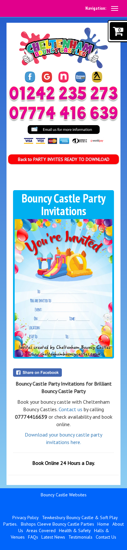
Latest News (53, 537)
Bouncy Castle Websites (64, 495)
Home (103, 524)
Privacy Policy (25, 517)
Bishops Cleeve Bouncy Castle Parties (57, 524)
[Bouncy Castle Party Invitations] (63, 288)
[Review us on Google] (47, 77)
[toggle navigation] (114, 8)
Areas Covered (41, 530)
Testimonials (80, 537)
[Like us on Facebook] (30, 77)
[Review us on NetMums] (63, 77)
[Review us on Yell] (97, 77)
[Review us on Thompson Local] (80, 77)
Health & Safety (75, 530)
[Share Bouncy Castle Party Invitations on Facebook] (63, 372)
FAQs (33, 537)
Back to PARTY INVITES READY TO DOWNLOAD (63, 159)
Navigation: (95, 8)
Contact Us (106, 537)
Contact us (70, 409)
